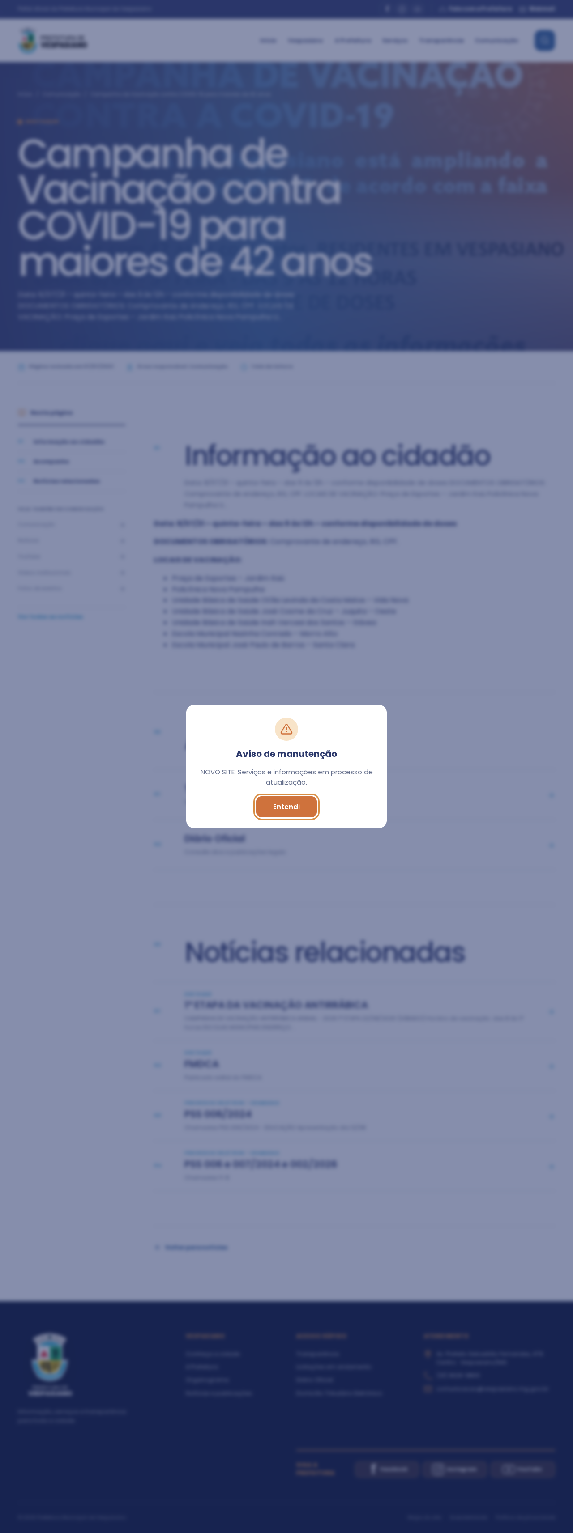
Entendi (286, 806)
